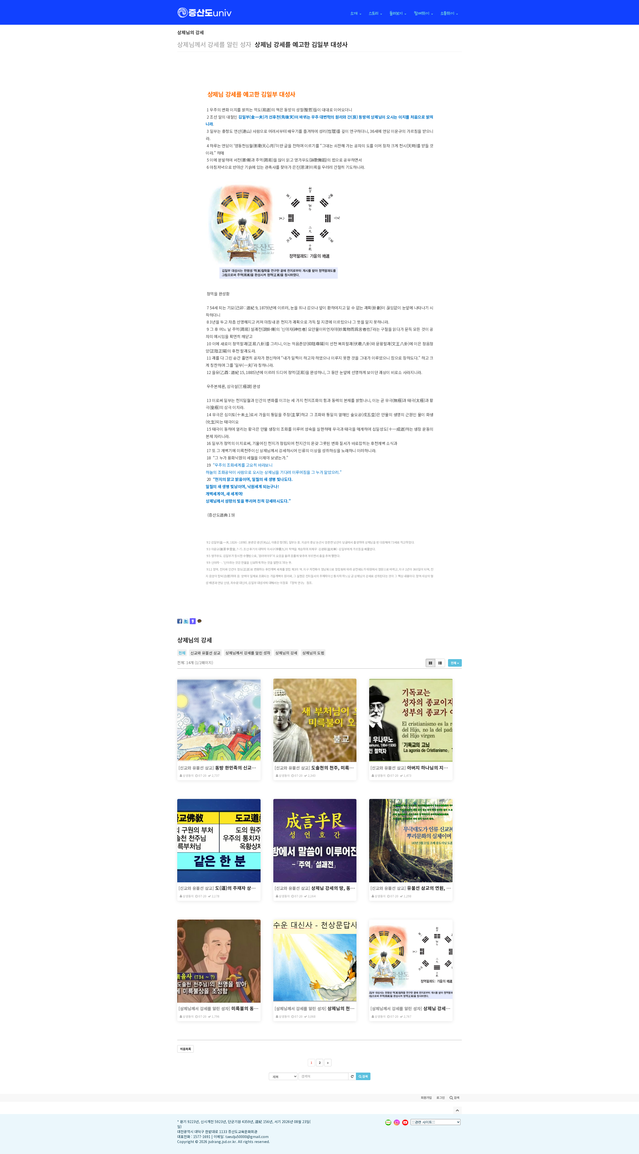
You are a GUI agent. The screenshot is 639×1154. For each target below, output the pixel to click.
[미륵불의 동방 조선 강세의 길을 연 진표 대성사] (219, 961)
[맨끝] (327, 1062)
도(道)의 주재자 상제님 (237, 888)
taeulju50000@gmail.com (247, 1136)
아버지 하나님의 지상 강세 (432, 767)
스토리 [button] (374, 13)
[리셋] (352, 1076)
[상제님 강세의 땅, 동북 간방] (315, 840)
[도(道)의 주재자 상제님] (219, 840)
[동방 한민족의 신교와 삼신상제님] (219, 720)
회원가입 (426, 1097)
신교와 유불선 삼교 (205, 652)
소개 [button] (354, 13)
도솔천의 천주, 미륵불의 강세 (339, 767)
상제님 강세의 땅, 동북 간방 (337, 888)
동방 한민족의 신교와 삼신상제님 (246, 767)
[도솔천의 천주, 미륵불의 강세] (315, 720)
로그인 (441, 1097)
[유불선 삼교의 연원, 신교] (411, 840)
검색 (364, 1076)
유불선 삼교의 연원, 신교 (431, 888)
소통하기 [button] (448, 13)
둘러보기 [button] (397, 13)
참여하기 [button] (422, 13)
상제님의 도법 (313, 652)
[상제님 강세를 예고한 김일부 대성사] (411, 961)
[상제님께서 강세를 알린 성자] (204, 1008)
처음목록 (185, 1049)
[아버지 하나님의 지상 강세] (411, 720)
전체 (181, 652)
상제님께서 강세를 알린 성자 (247, 652)
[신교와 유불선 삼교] (196, 768)
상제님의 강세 (286, 652)
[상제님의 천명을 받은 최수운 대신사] (315, 961)
